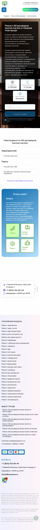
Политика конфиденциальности (13, 441)
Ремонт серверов (8, 346)
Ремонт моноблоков (9, 385)
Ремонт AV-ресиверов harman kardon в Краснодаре (16, 410)
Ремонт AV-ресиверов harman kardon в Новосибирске (16, 420)
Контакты (6, 460)
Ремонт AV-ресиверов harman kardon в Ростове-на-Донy (20, 415)
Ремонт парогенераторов (11, 331)
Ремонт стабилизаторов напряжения (15, 343)
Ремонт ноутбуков (8, 370)
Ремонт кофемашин (9, 340)
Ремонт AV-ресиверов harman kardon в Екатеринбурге (16, 425)
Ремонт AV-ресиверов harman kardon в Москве (19, 432)
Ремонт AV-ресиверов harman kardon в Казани (19, 429)
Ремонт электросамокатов (11, 397)
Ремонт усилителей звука (11, 355)
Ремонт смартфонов (9, 325)
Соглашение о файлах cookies (13, 444)
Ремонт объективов (9, 376)
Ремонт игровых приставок (12, 367)
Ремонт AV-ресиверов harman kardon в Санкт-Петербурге (19, 435)
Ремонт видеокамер (9, 364)
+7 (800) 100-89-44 (30, 10)
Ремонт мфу (6, 349)
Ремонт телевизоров (9, 358)
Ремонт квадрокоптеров (11, 379)
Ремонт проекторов (9, 361)
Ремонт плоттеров (8, 352)
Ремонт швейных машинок (11, 391)
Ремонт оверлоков (8, 388)
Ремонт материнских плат (11, 382)
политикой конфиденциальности (17, 120)
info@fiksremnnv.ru (10, 474)
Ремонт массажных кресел (11, 337)
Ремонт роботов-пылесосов (12, 334)
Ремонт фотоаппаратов (10, 373)
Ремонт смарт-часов (9, 328)
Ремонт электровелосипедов (12, 394)
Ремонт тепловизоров (10, 400)
